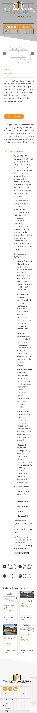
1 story (12, 127)
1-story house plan (24, 127)
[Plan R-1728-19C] (10, 596)
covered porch (16, 136)
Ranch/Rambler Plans (24, 125)
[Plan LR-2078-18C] (10, 629)
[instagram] (10, 689)
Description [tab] (7, 151)
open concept (21, 139)
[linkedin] (15, 689)
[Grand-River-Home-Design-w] (18, 1)
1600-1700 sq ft (11, 130)
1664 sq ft (23, 130)
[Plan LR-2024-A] (27, 628)
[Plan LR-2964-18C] (27, 594)
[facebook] (5, 689)
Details (14, 618)
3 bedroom (9, 133)
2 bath (32, 130)
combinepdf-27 (21, 553)
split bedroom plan (25, 142)
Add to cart (14, 116)
